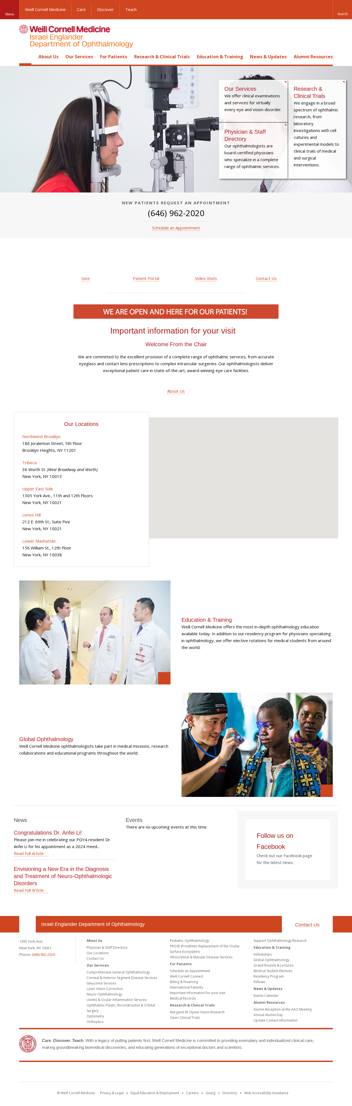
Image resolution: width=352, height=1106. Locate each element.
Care (81, 9)
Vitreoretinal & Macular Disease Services (201, 957)
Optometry (95, 1016)
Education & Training (220, 57)
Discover (105, 9)
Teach (131, 9)
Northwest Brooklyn (41, 436)
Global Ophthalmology (46, 739)
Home (25, 56)
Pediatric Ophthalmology (189, 940)
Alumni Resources (313, 57)
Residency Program (269, 976)
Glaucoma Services (101, 983)
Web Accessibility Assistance (266, 1093)
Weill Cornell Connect (186, 976)
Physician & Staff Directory (253, 151)
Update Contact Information (276, 1020)
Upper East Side (37, 488)
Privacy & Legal (111, 1093)
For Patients (113, 57)
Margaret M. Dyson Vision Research (197, 1012)
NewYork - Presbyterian (222, 1073)
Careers (192, 1093)
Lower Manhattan (39, 541)
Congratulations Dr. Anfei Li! (48, 833)
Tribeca (29, 462)
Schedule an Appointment (176, 227)
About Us (48, 57)
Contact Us (266, 278)
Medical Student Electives (273, 971)
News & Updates (268, 57)
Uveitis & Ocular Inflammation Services (117, 999)
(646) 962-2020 (43, 954)
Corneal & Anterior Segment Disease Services (122, 977)
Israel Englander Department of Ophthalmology (93, 924)
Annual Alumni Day (268, 1015)
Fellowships (263, 954)
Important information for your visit (172, 330)
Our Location (27, 924)
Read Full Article (29, 853)
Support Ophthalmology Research (280, 940)
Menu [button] (10, 14)
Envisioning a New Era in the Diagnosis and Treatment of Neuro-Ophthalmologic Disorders (63, 876)
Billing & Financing (184, 982)
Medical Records (183, 998)
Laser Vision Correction (105, 988)
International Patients (186, 987)
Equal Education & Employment (155, 1093)
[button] (342, 9)
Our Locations (98, 953)
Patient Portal (146, 278)
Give (85, 278)
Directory (229, 1093)
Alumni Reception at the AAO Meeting (283, 1009)
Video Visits (206, 278)
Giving (210, 1093)
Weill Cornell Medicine (45, 9)
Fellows (259, 982)
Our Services (79, 57)
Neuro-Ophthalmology (104, 994)
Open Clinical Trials (185, 1017)
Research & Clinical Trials (162, 57)
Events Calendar (266, 995)
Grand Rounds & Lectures (273, 965)
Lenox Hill (31, 515)
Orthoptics (95, 1021)
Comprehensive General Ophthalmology (118, 972)
